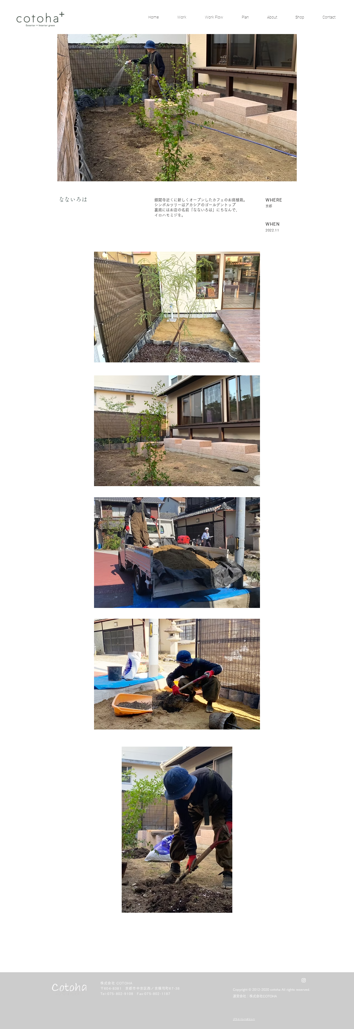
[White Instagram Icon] (303, 980)
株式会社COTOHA (263, 996)
